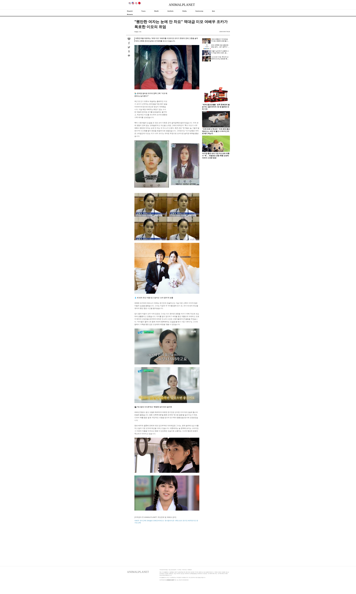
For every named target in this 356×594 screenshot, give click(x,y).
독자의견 (184, 569)
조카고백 (143, 521)
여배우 (136, 521)
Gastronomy (199, 11)
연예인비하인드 (158, 521)
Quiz (213, 11)
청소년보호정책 (172, 569)
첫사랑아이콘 (169, 521)
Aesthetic (170, 11)
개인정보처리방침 (163, 569)
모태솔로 (149, 521)
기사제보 (179, 569)
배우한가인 (192, 521)
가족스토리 (178, 521)
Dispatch (130, 11)
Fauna (143, 11)
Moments (130, 14)
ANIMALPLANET (178, 5)
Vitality (184, 11)
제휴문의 (190, 569)
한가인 (185, 521)
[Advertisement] (183, 105)
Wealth (156, 11)
